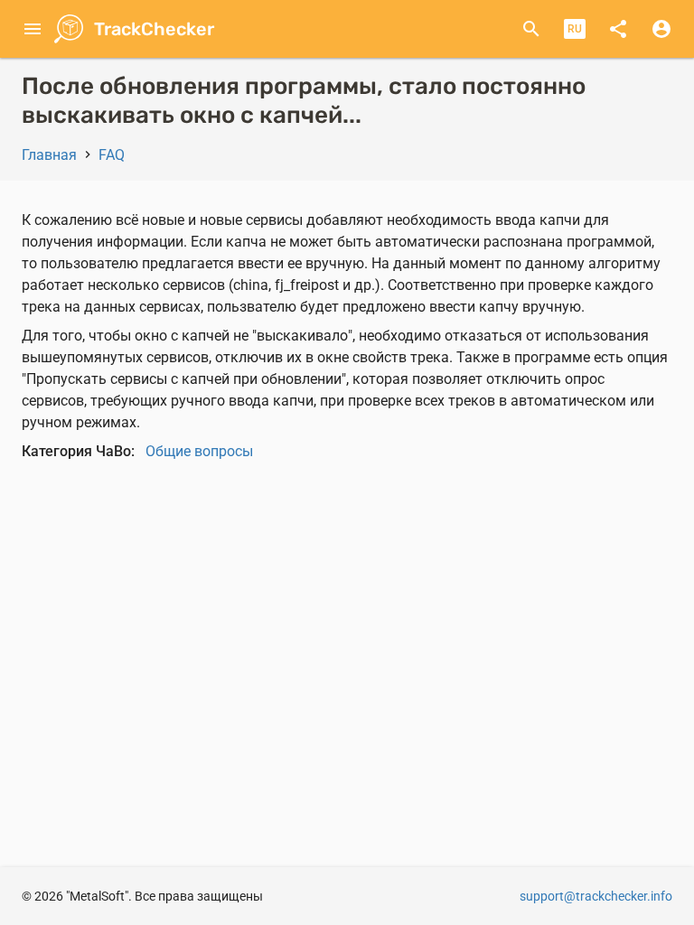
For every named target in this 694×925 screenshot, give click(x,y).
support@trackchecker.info (596, 896)
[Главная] (63, 29)
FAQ (111, 155)
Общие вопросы (199, 451)
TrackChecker (154, 29)
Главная (49, 155)
